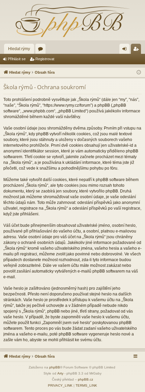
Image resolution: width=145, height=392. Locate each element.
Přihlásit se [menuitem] (125, 50)
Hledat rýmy (19, 48)
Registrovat (44, 59)
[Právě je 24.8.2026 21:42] (139, 72)
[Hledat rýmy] (72, 20)
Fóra (42, 50)
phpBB (54, 367)
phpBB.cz (85, 379)
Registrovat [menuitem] (137, 50)
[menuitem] (60, 386)
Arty (60, 373)
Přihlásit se (17, 59)
